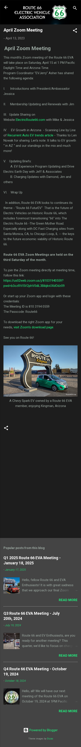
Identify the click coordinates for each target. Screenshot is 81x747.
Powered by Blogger (43, 730)
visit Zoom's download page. (34, 327)
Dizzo (50, 738)
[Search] (75, 8)
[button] (75, 31)
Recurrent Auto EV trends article (30, 135)
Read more (68, 600)
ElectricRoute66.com (30, 120)
